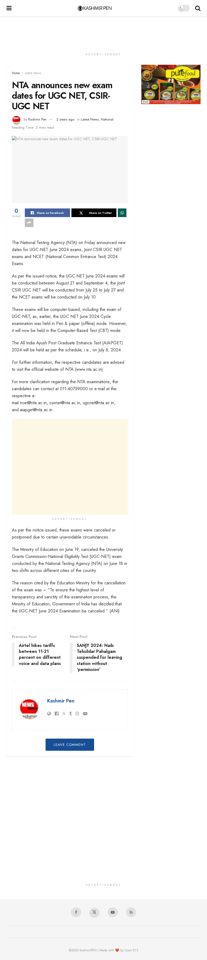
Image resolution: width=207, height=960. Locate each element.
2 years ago (65, 119)
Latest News (33, 73)
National (107, 119)
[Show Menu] (9, 8)
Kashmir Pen (37, 119)
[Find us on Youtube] (113, 912)
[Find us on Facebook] (76, 912)
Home (16, 73)
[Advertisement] (103, 32)
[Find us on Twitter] (94, 913)
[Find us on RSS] (131, 912)
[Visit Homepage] (95, 8)
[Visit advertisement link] (171, 84)
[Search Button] (198, 8)
